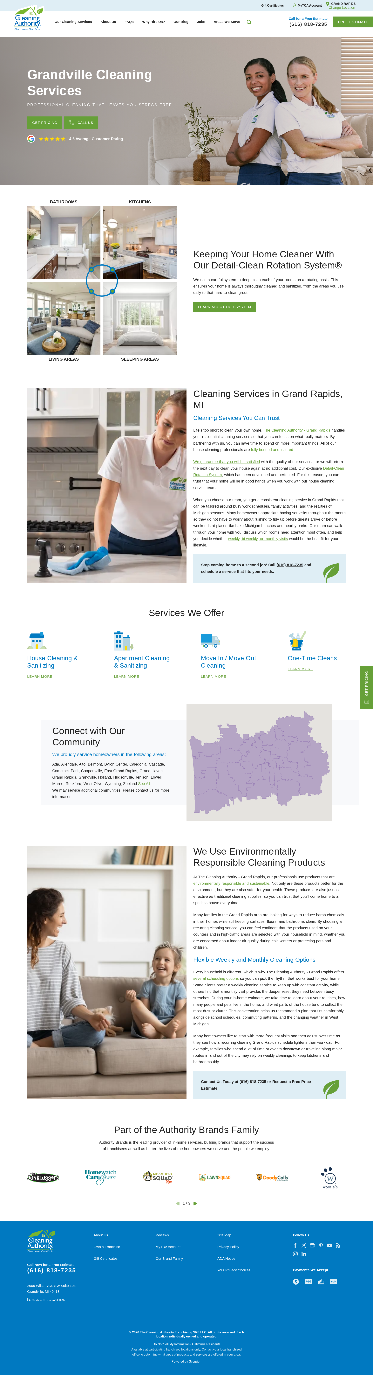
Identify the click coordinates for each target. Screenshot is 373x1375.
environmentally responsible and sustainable (231, 883)
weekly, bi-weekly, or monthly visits (258, 539)
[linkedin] (304, 1254)
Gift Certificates (106, 1258)
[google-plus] (312, 1245)
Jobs (201, 22)
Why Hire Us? (153, 22)
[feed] (338, 1245)
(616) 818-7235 (290, 565)
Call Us (85, 123)
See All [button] (144, 783)
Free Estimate (353, 22)
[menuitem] (73, 22)
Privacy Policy (228, 1247)
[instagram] (295, 1254)
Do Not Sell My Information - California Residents (186, 1344)
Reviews (162, 1235)
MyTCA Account (168, 1247)
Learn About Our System (224, 307)
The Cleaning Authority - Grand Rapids (297, 430)
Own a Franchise (107, 1247)
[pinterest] (321, 1245)
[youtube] (329, 1245)
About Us (108, 22)
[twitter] (304, 1245)
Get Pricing (367, 683)
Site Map (224, 1235)
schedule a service (218, 571)
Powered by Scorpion (186, 1361)
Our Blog (180, 22)
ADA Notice (226, 1258)
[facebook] (295, 1245)
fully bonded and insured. (272, 450)
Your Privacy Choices (233, 1270)
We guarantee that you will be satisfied (226, 462)
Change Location (342, 7)
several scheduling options (216, 978)
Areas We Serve (227, 22)
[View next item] (195, 1203)
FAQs (129, 22)
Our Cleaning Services (73, 22)
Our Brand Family (169, 1258)
